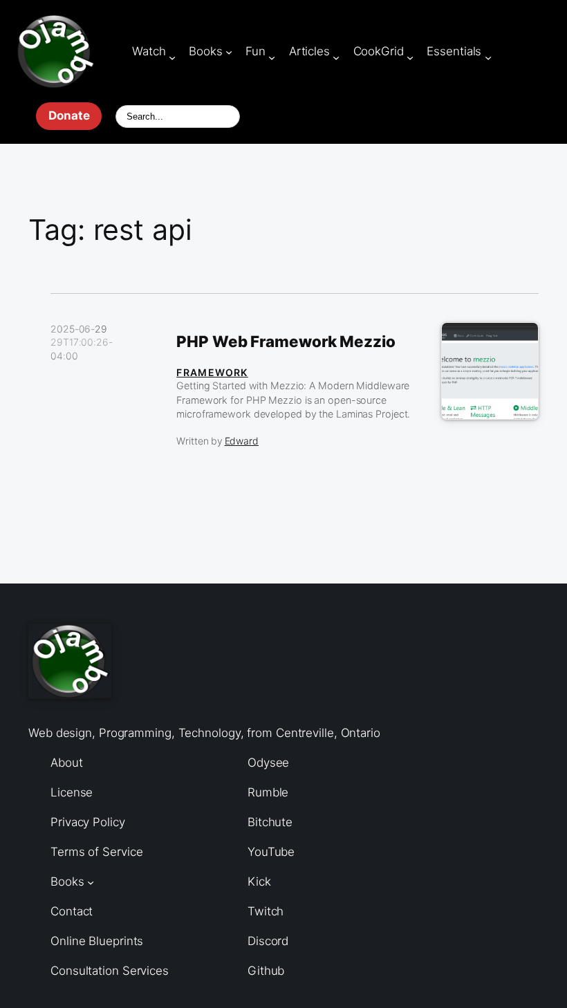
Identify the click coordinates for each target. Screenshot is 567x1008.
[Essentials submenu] (488, 56)
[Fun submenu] (271, 56)
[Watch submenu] (172, 56)
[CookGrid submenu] (410, 56)
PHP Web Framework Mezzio (286, 342)
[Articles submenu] (336, 56)
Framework (212, 372)
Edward (242, 441)
